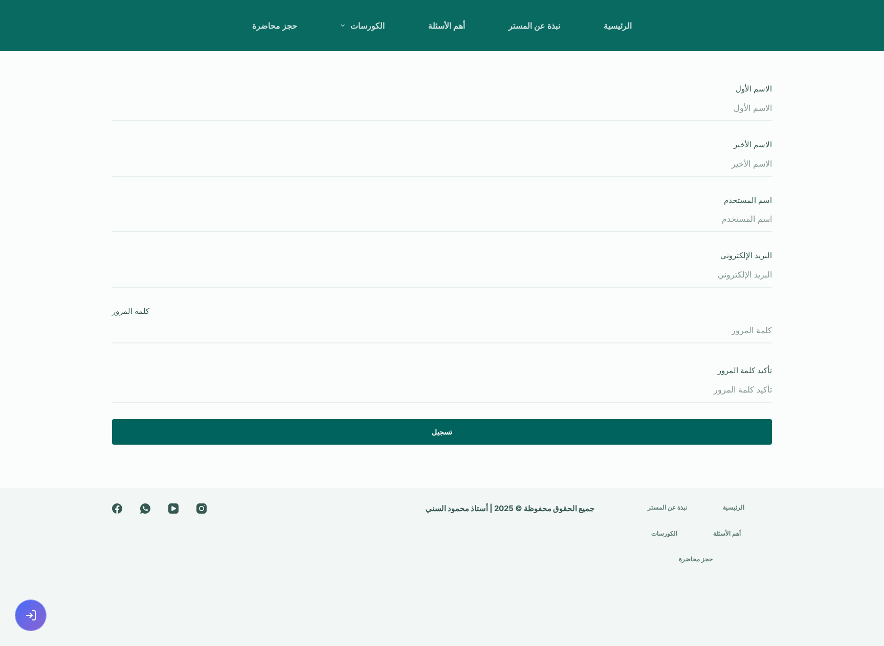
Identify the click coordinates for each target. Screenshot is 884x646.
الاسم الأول (754, 89)
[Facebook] (117, 508)
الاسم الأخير (753, 144)
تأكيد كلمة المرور (745, 370)
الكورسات (367, 25)
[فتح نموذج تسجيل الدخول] (30, 615)
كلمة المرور (130, 311)
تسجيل (442, 431)
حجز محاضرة (274, 25)
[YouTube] (173, 508)
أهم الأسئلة (446, 25)
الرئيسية (618, 25)
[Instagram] (201, 508)
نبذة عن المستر (534, 25)
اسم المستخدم (748, 200)
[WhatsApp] (145, 508)
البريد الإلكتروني (746, 255)
